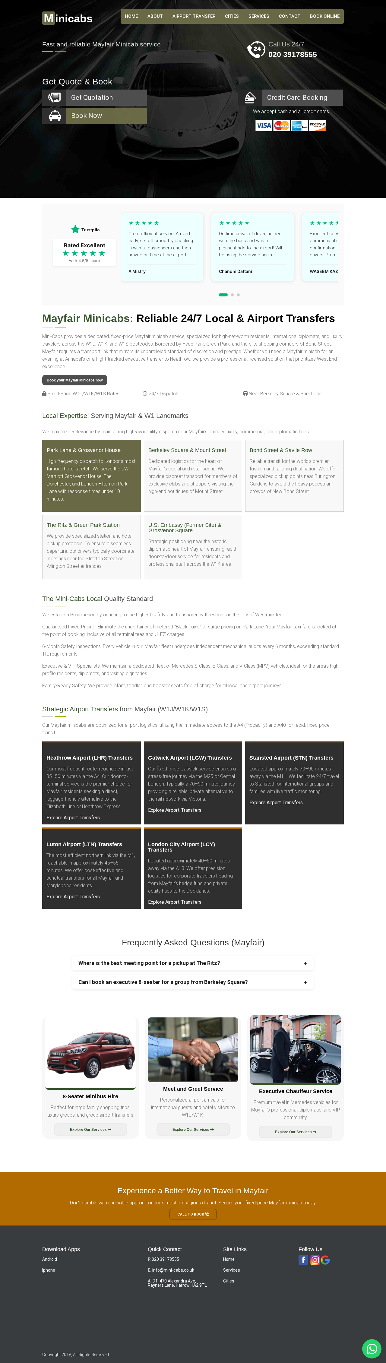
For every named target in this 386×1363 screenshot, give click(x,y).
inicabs (68, 18)
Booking (297, 97)
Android (49, 1259)
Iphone (48, 1270)
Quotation (92, 97)
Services (258, 16)
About (155, 16)
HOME (131, 16)
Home (229, 1259)
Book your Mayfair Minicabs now (75, 380)
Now (86, 115)
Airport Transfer (193, 16)
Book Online (325, 16)
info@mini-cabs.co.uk (173, 1270)
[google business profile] (325, 1260)
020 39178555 (292, 54)
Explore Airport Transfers (73, 818)
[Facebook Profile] (303, 1260)
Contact (289, 16)
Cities (232, 16)
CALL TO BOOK (191, 1214)
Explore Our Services (89, 1129)
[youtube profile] (315, 1260)
